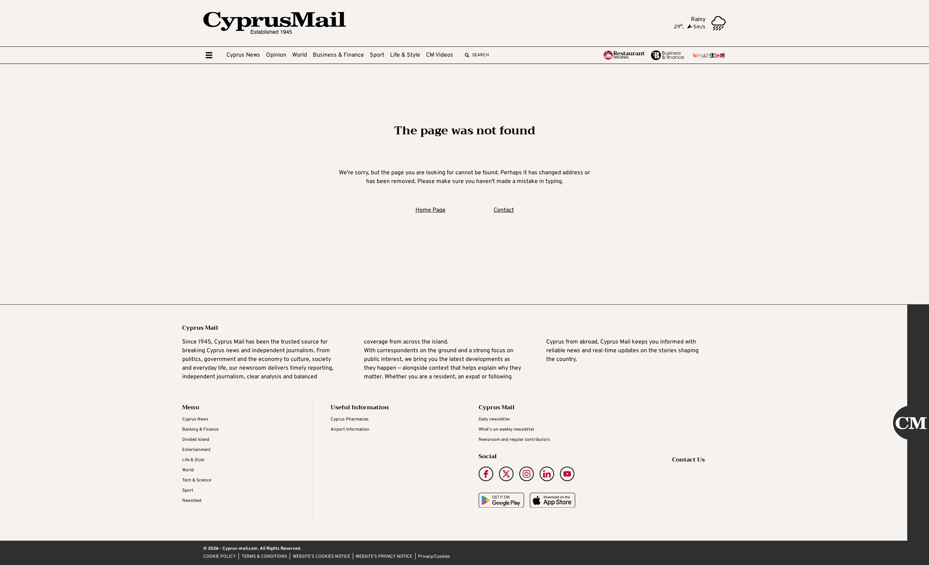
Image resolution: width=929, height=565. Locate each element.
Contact (504, 210)
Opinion (276, 55)
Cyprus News (243, 55)
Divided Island (195, 440)
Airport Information (350, 429)
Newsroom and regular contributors (514, 440)
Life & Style (405, 55)
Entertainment (196, 450)
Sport (377, 55)
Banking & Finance (200, 429)
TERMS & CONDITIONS (264, 556)
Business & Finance (338, 55)
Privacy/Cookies (434, 556)
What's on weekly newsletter (507, 429)
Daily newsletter (494, 419)
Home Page (431, 210)
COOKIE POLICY (219, 556)
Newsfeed (191, 501)
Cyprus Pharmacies (350, 419)
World (299, 55)
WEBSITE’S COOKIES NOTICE (321, 556)
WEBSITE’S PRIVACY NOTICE (384, 556)
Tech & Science (196, 480)
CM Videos (439, 55)
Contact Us (688, 460)
